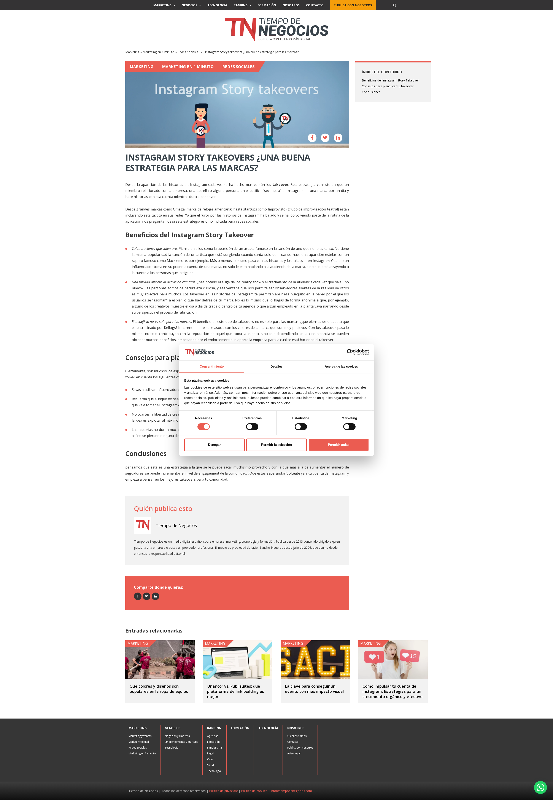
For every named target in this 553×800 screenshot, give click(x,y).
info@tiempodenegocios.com (291, 791)
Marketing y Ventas (140, 736)
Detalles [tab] (276, 366)
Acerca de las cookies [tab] (341, 366)
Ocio (210, 759)
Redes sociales (188, 52)
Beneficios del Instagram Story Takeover (390, 80)
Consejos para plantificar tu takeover (387, 86)
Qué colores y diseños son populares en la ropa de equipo (159, 689)
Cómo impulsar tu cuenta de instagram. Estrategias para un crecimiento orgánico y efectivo (392, 691)
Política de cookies (254, 791)
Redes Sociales (138, 747)
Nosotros (291, 5)
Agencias (212, 736)
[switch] (252, 426)
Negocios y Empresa (177, 736)
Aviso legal (293, 753)
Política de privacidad (223, 791)
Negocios (189, 5)
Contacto (315, 5)
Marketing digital (139, 742)
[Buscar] (394, 5)
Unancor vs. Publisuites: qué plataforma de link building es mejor (235, 691)
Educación (213, 742)
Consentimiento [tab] (212, 366)
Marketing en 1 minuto (158, 52)
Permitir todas (338, 444)
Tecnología (217, 5)
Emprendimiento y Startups (181, 742)
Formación (267, 5)
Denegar (214, 444)
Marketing (162, 5)
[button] (540, 787)
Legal (210, 753)
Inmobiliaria (214, 747)
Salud (210, 765)
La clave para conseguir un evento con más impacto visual (314, 689)
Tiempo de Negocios (176, 525)
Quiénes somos (297, 736)
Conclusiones (371, 92)
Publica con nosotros (353, 5)
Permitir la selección (276, 444)
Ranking (241, 5)
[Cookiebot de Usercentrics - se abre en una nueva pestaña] (350, 352)
